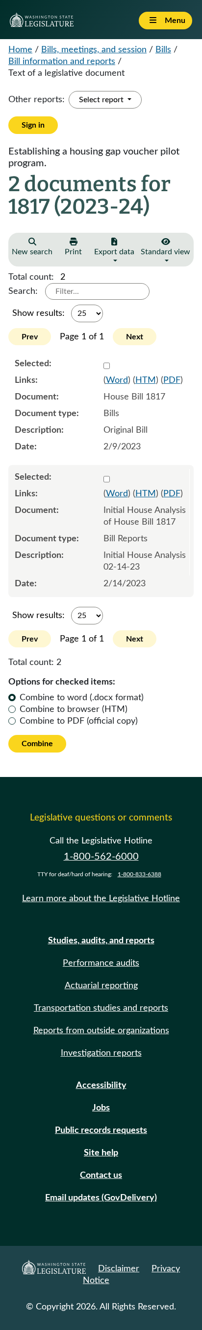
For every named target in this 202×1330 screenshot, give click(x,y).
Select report (102, 100)
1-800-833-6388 (139, 874)
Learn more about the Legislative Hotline (101, 898)
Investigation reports (101, 1053)
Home (20, 49)
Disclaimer (118, 1268)
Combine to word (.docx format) (82, 697)
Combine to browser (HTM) (73, 709)
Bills (163, 49)
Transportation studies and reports (101, 1008)
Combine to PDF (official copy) (79, 721)
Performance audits (101, 963)
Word (117, 380)
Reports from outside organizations (101, 1030)
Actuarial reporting (101, 985)
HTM (145, 380)
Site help (101, 1153)
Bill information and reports (61, 61)
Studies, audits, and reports (101, 940)
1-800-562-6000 (101, 857)
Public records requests (101, 1130)
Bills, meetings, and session (94, 49)
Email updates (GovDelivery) (101, 1198)
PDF (171, 380)
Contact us (101, 1175)
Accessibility (101, 1085)
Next (134, 337)
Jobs (101, 1108)
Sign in (33, 125)
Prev (30, 337)
